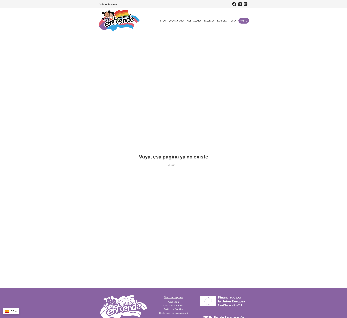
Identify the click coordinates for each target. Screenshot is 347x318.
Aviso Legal (173, 302)
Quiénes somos (177, 20)
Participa (222, 20)
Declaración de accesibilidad (173, 313)
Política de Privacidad (173, 305)
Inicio (163, 20)
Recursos (209, 20)
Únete (243, 20)
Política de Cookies (173, 309)
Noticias (103, 4)
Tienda (232, 20)
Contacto (112, 4)
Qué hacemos (194, 20)
